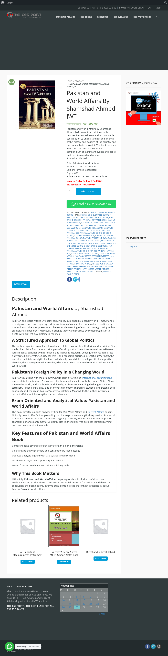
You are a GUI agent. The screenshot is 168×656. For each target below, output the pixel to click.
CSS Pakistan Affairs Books (89, 233)
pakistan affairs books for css (82, 251)
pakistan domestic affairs (79, 258)
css (68, 228)
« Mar (102, 613)
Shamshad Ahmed (82, 263)
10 (63, 600)
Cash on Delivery (89, 222)
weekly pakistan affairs (102, 266)
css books (76, 228)
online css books (107, 243)
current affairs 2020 (84, 235)
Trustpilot (131, 246)
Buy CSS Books (87, 215)
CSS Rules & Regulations (104, 8)
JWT (74, 243)
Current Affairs (96, 412)
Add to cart (88, 191)
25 (70, 607)
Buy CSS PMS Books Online (131, 8)
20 (84, 603)
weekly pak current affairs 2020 (90, 265)
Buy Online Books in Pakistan (90, 218)
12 (77, 600)
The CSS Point (98, 263)
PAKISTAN (87, 248)
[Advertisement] (84, 46)
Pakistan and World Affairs (84, 253)
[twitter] (153, 646)
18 (70, 603)
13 (84, 600)
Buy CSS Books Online (86, 217)
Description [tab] (20, 284)
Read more (27, 561)
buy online (103, 217)
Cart (150, 8)
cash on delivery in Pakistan (93, 225)
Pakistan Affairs (100, 248)
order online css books (95, 246)
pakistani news (81, 261)
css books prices (82, 230)
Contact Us (83, 8)
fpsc (76, 240)
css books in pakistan (92, 228)
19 (77, 603)
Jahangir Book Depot (89, 240)
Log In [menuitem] (10, 2)
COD (110, 225)
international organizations (97, 377)
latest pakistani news (87, 243)
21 (90, 603)
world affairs (102, 269)
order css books (75, 246)
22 (97, 603)
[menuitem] (3, 2)
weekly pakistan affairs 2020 (80, 269)
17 (63, 603)
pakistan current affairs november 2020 (94, 256)
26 (77, 607)
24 (63, 607)
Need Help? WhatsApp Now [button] (94, 203)
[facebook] (147, 646)
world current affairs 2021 (80, 271)
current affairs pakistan (88, 238)
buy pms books (99, 220)
